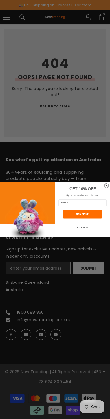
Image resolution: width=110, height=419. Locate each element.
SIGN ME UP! (82, 214)
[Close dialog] (106, 185)
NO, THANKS (82, 227)
